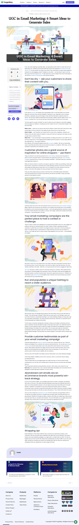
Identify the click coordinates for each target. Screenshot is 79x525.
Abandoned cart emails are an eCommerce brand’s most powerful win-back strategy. (15, 99)
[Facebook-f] (63, 511)
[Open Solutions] (31, 2)
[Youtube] (69, 511)
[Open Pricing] (37, 2)
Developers (37, 509)
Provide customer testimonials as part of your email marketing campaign (15, 97)
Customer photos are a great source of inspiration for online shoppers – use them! (15, 92)
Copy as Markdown (14, 80)
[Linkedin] (65, 511)
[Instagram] (72, 511)
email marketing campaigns (65, 205)
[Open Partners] (50, 2)
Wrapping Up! (11, 101)
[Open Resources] (44, 2)
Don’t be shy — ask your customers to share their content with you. (15, 90)
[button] (75, 522)
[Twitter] (67, 511)
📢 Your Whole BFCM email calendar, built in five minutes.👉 (39, 5)
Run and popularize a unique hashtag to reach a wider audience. (15, 95)
